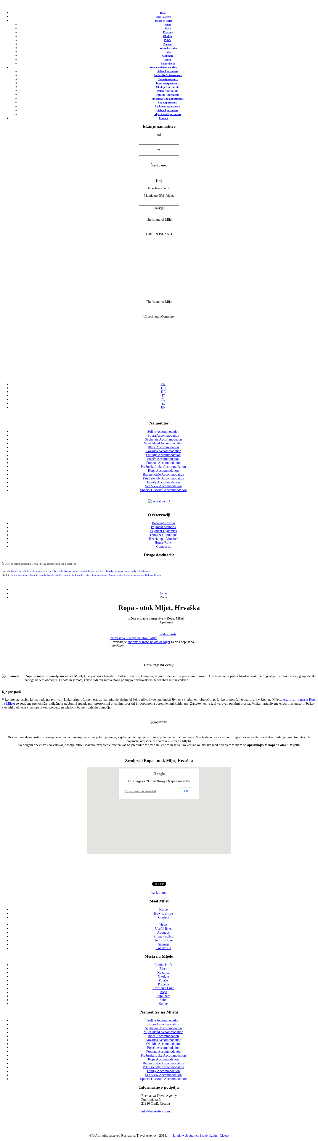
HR (163, 388)
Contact (163, 118)
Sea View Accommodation (163, 486)
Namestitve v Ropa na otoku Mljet (133, 638)
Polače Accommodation (163, 459)
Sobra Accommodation (163, 435)
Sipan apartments (99, 575)
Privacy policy (163, 936)
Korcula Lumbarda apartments (63, 571)
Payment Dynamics (163, 531)
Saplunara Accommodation (163, 439)
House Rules (163, 542)
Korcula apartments (37, 571)
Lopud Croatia (82, 575)
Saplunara (167, 55)
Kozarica (168, 32)
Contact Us (163, 948)
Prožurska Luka (168, 48)
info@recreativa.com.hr (157, 1111)
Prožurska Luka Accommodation (163, 466)
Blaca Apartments (168, 79)
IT (163, 395)
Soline (167, 24)
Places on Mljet (163, 20)
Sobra (167, 59)
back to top (159, 892)
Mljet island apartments (167, 114)
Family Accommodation (163, 482)
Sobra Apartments (167, 110)
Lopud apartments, (20, 575)
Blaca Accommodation (163, 447)
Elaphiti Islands (38, 575)
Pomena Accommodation (163, 463)
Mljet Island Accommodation (163, 443)
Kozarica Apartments (168, 83)
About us (163, 932)
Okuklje (167, 36)
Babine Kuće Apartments (168, 75)
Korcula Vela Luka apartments (115, 571)
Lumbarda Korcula (89, 571)
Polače (167, 40)
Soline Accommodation (163, 431)
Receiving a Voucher (163, 539)
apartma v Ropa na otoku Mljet (149, 642)
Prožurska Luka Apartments (168, 98)
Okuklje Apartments (167, 87)
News (163, 924)
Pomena (167, 44)
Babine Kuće (168, 63)
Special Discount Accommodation (163, 490)
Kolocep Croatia (153, 575)
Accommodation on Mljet (163, 67)
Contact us (163, 546)
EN (163, 407)
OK (186, 791)
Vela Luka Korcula (141, 571)
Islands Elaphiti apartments (60, 575)
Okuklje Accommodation (163, 455)
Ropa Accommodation (163, 470)
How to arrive (163, 16)
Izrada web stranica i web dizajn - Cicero (200, 1135)
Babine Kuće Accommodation (163, 474)
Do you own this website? (140, 791)
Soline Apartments (167, 71)
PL (163, 399)
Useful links (163, 928)
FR (163, 384)
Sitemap (163, 944)
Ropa (168, 51)
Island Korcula (18, 571)
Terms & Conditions (163, 535)
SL (163, 403)
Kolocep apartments (134, 575)
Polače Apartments (167, 90)
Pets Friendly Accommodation (163, 478)
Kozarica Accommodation (163, 451)
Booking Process (163, 523)
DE (163, 392)
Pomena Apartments (167, 94)
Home (163, 13)
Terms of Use (163, 940)
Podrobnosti (167, 634)
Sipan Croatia (116, 575)
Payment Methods (163, 527)
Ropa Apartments (168, 102)
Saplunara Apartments (167, 106)
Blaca (168, 28)
